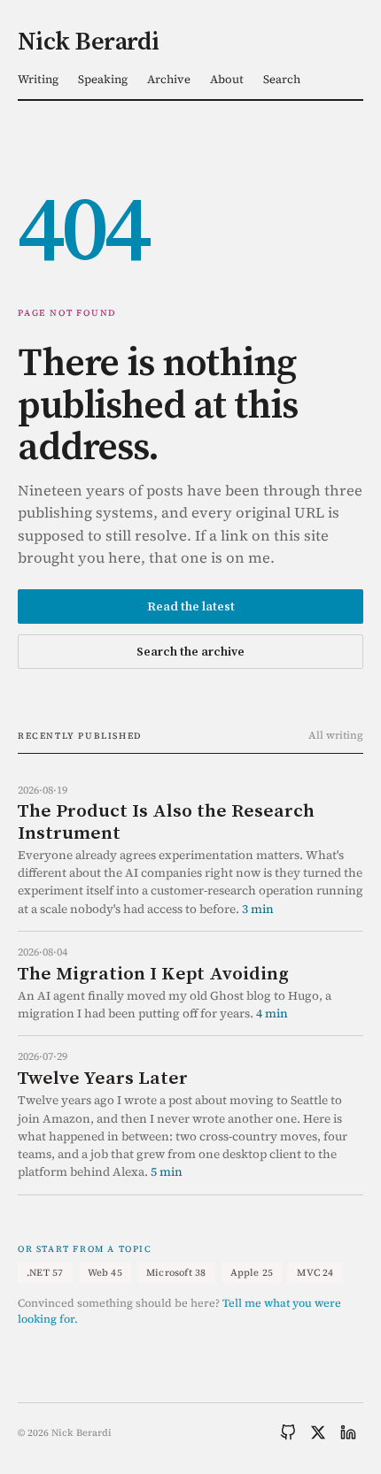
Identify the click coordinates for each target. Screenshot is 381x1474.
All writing (335, 735)
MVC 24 (315, 1272)
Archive (168, 79)
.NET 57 (45, 1272)
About (227, 79)
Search (281, 79)
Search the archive (190, 651)
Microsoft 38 (176, 1272)
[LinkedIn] (348, 1432)
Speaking (103, 79)
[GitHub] (288, 1432)
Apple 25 (252, 1272)
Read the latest (191, 606)
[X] (318, 1432)
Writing (38, 79)
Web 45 (105, 1272)
